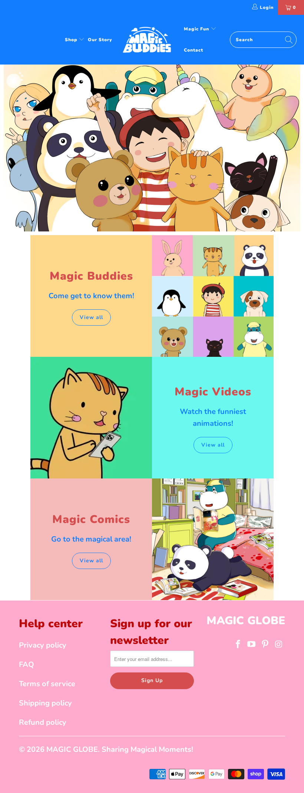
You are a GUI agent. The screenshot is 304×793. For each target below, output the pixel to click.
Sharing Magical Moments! (147, 749)
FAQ (26, 664)
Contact (193, 50)
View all (91, 317)
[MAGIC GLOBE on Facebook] (238, 644)
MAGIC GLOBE (72, 749)
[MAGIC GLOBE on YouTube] (251, 644)
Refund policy (42, 722)
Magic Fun (197, 29)
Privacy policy (42, 645)
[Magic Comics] (213, 539)
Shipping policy (45, 703)
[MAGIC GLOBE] (148, 40)
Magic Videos (213, 391)
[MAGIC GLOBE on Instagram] (278, 644)
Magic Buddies (91, 276)
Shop (72, 40)
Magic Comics (91, 519)
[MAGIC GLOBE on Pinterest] (265, 644)
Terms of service (47, 684)
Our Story (100, 40)
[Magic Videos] (91, 417)
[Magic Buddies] (213, 296)
